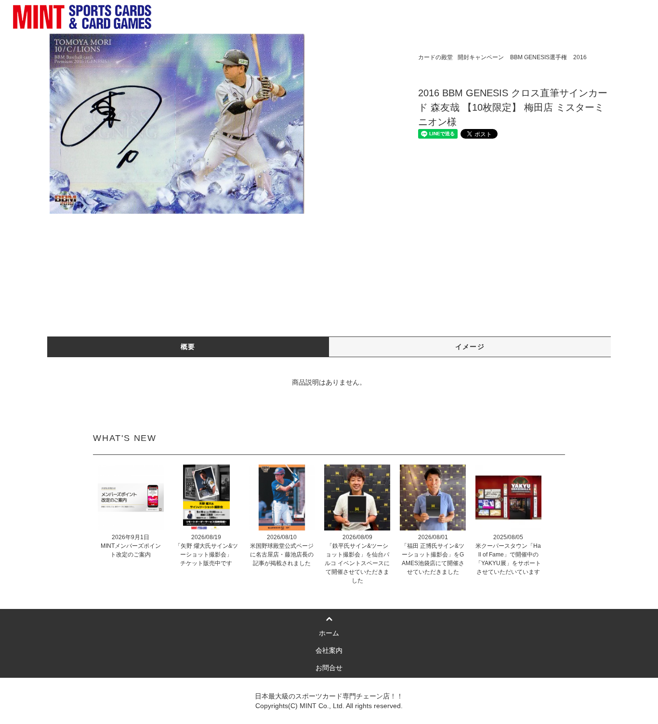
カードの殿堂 (435, 57)
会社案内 (329, 650)
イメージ (470, 346)
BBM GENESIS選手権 (538, 57)
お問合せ (329, 668)
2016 (580, 57)
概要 (188, 346)
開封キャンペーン (481, 57)
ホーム (329, 633)
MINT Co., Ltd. (322, 706)
